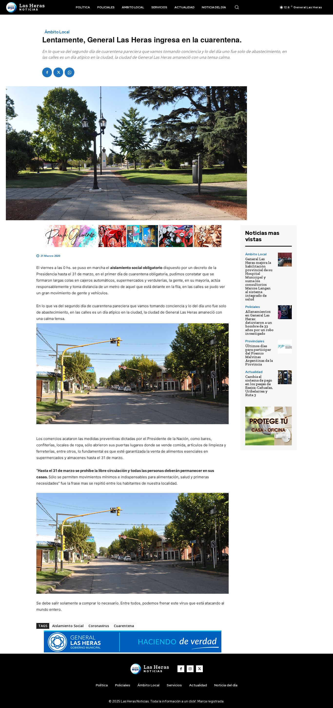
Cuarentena (124, 625)
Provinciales (254, 341)
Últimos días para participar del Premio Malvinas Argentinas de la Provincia (259, 355)
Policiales (252, 306)
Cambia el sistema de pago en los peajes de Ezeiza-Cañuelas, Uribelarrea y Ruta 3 (259, 385)
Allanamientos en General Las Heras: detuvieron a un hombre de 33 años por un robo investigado (259, 322)
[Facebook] (47, 72)
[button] (237, 7)
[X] (58, 72)
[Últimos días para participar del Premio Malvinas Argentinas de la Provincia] (285, 347)
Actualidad (254, 371)
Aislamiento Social (68, 625)
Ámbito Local (57, 32)
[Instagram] (190, 668)
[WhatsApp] (69, 72)
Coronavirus (98, 625)
